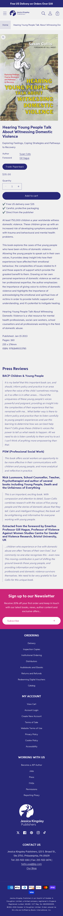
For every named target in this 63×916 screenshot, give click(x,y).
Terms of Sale (31, 722)
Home (5, 25)
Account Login (31, 710)
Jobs (31, 771)
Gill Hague (24, 158)
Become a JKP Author (31, 765)
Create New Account (32, 716)
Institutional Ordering (31, 655)
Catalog (31, 685)
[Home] (19, 13)
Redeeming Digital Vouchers (31, 679)
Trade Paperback (15, 166)
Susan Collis (25, 154)
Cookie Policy (31, 740)
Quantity (6, 180)
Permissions (31, 789)
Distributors (31, 661)
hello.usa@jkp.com (31, 864)
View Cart (31, 704)
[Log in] (50, 13)
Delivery (31, 643)
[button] (4, 13)
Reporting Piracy (31, 795)
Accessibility (31, 746)
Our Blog (32, 868)
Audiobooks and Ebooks (31, 667)
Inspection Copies (31, 649)
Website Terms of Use (31, 728)
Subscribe (13, 620)
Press (31, 777)
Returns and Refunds (31, 673)
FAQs (31, 783)
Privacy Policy (31, 734)
